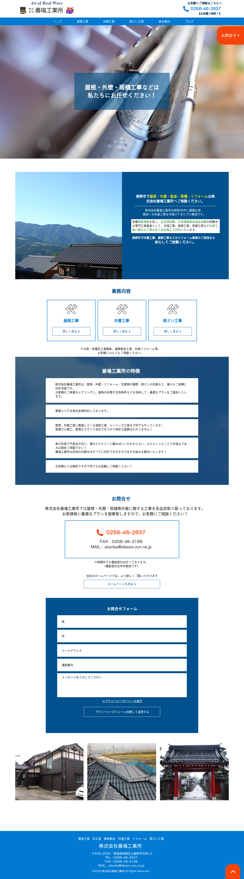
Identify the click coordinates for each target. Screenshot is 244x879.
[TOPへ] (233, 871)
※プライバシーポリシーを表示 (122, 701)
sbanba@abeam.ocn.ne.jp (126, 865)
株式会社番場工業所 (120, 846)
